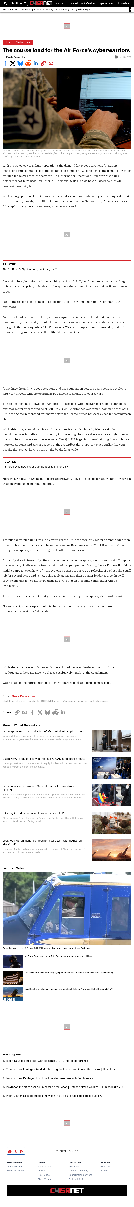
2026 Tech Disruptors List (28, 9)
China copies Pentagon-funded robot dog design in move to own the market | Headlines (61, 1069)
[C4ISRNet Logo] (41, 3)
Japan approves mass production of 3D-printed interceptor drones (43, 731)
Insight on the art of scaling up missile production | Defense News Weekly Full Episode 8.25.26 (69, 988)
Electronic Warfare (119, 3)
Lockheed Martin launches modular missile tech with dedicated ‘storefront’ (42, 842)
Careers (104, 1170)
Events (41, 1170)
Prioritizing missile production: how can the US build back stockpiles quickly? (54, 1095)
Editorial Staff (76, 1179)
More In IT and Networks (20, 725)
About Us (105, 1166)
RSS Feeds (44, 1174)
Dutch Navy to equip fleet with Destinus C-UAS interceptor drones (43, 758)
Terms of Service (15, 1170)
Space (103, 3)
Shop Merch (44, 1179)
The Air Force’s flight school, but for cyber (28, 269)
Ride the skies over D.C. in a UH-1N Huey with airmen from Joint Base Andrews (46, 948)
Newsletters (44, 1166)
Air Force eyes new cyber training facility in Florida (34, 466)
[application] (67, 908)
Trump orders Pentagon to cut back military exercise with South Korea (49, 1078)
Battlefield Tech (88, 3)
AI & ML (59, 3)
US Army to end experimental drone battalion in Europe (36, 813)
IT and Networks (18, 42)
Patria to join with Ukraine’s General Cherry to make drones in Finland (40, 787)
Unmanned (72, 3)
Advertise (74, 1166)
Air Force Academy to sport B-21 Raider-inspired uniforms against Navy (58, 955)
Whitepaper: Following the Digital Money (67, 9)
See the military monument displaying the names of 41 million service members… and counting (69, 972)
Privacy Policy (14, 1166)
